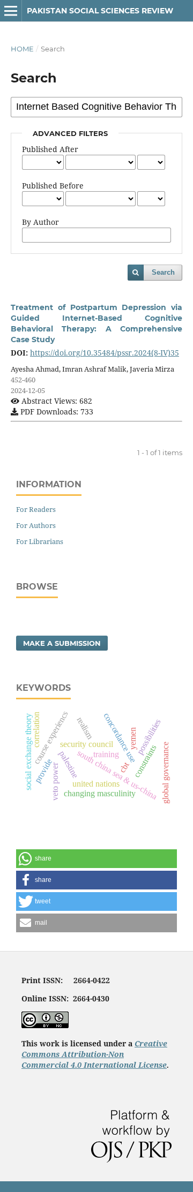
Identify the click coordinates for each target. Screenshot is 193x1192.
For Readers (36, 509)
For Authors (36, 525)
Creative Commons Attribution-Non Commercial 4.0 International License (94, 1054)
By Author (40, 222)
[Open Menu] (10, 10)
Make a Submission (62, 643)
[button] (96, 858)
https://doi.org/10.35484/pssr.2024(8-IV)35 (104, 353)
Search (163, 272)
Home (22, 48)
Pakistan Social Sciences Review (100, 11)
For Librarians (39, 541)
